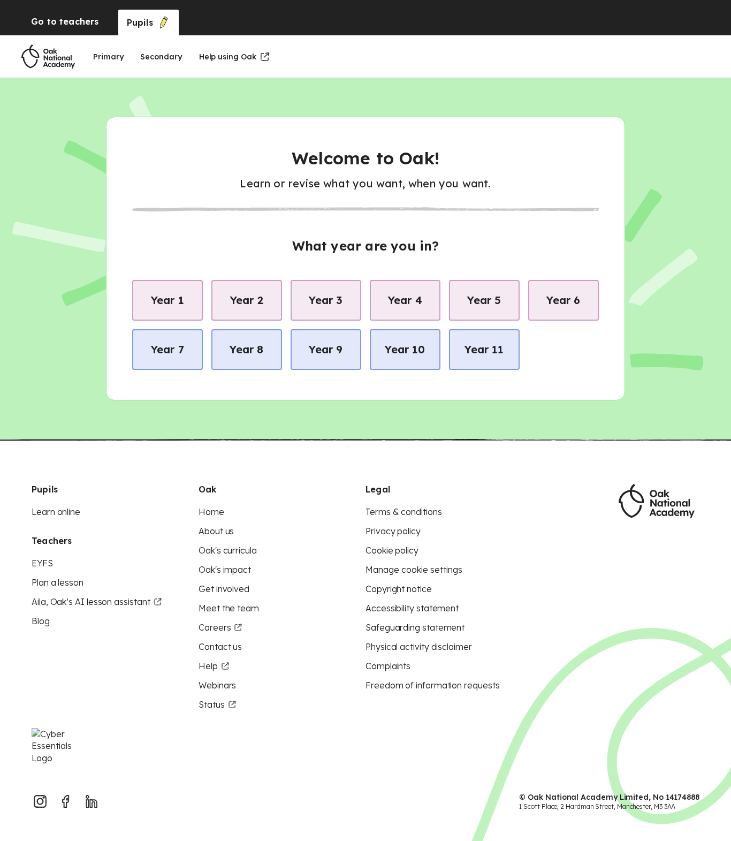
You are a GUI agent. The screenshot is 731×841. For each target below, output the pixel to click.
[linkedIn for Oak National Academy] (91, 801)
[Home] (48, 57)
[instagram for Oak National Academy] (40, 801)
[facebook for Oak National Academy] (65, 801)
